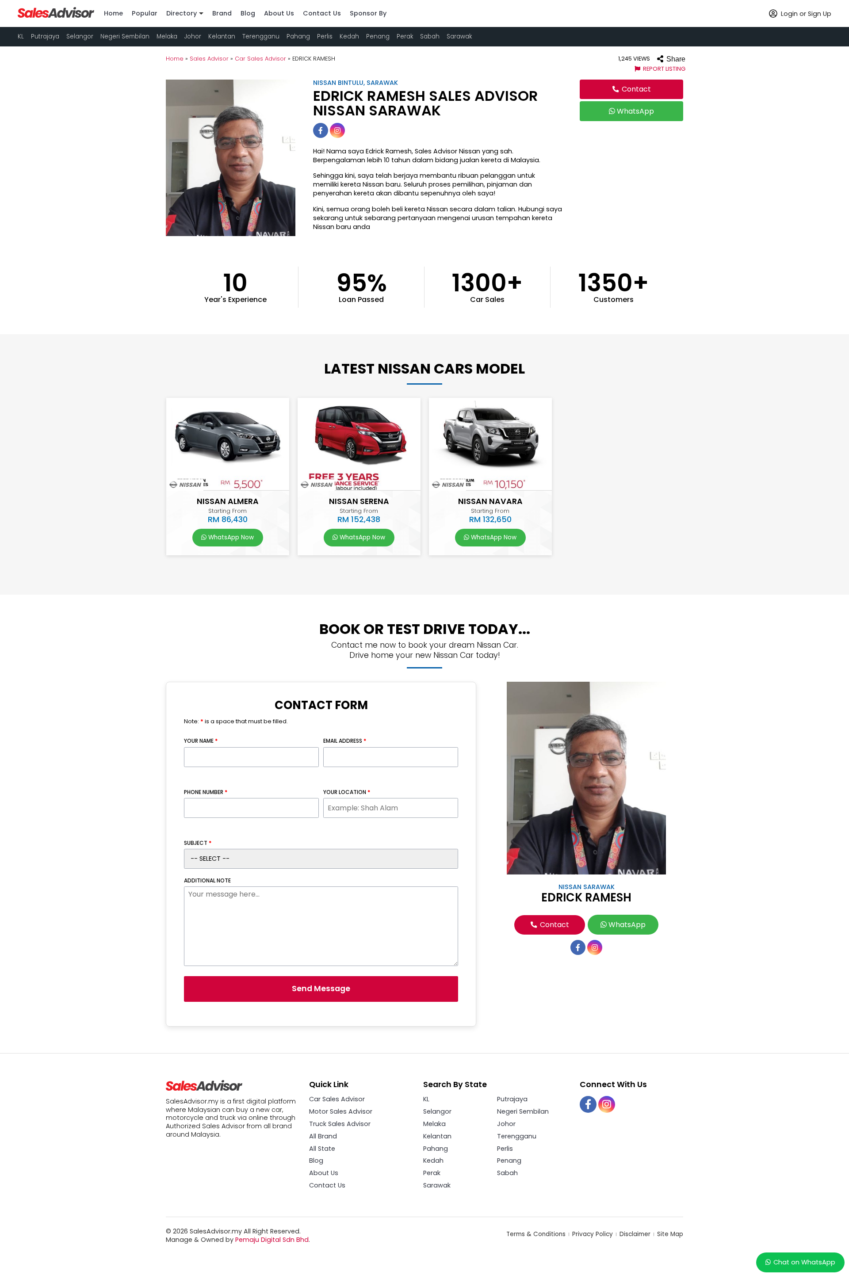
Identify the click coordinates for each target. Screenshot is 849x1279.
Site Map (670, 1234)
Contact (635, 89)
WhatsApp (634, 111)
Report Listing (663, 69)
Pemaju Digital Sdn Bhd (272, 1239)
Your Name (201, 741)
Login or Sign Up (805, 13)
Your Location (346, 792)
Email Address (344, 741)
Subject (197, 843)
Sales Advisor (209, 58)
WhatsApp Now (230, 537)
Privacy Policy (593, 1234)
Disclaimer (636, 1234)
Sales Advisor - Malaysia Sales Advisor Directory (56, 12)
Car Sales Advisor (260, 58)
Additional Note (207, 881)
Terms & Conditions (536, 1234)
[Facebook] (320, 130)
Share (675, 59)
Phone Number (205, 792)
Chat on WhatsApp (804, 1262)
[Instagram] (337, 130)
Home (175, 58)
